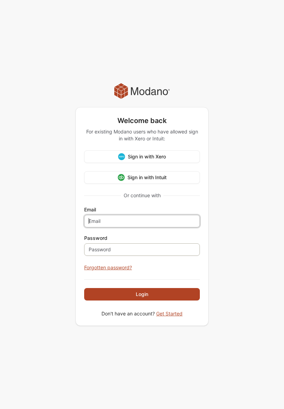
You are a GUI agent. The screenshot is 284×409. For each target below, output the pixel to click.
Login (142, 294)
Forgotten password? (108, 267)
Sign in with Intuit (147, 177)
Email (90, 209)
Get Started (169, 313)
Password (95, 238)
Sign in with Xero (147, 156)
